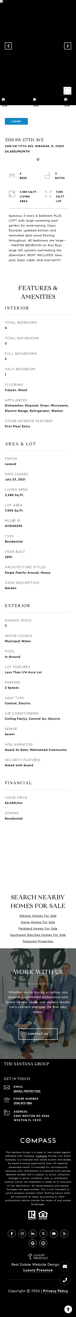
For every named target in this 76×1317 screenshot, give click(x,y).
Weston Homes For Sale (38, 916)
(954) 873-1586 (23, 1103)
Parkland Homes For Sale (38, 928)
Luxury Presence (38, 1270)
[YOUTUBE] (54, 1233)
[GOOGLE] (33, 1243)
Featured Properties (38, 941)
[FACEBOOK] (12, 1233)
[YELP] (64, 1233)
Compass (41, 1155)
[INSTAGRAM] (22, 1233)
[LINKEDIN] (33, 1233)
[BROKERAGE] (43, 1243)
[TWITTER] (43, 1233)
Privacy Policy (55, 1291)
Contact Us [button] (38, 1034)
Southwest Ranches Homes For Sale (38, 935)
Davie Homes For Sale (38, 922)
